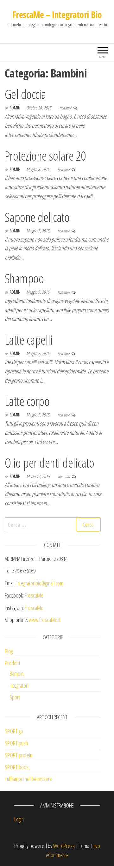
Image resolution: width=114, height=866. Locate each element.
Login (19, 819)
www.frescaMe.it (44, 619)
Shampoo (24, 278)
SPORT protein (18, 755)
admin (16, 108)
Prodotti (12, 663)
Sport (15, 697)
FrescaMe (34, 595)
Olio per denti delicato (49, 462)
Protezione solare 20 (45, 155)
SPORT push (16, 743)
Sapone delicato (37, 217)
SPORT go (14, 731)
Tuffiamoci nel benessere (28, 779)
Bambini (17, 673)
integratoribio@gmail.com (39, 583)
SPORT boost (17, 767)
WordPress (64, 846)
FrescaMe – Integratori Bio (57, 15)
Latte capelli (29, 339)
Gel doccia (25, 94)
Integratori (19, 685)
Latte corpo (27, 401)
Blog (9, 651)
